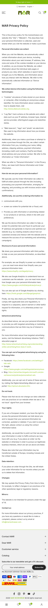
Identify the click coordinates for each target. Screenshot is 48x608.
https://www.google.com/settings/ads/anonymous (24, 369)
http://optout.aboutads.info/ (19, 386)
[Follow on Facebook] (14, 594)
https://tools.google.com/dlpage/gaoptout (23, 293)
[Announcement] (24, 2)
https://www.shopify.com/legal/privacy (17, 271)
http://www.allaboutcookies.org (16, 109)
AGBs (29, 572)
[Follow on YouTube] (29, 594)
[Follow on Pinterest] (24, 594)
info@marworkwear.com (11, 522)
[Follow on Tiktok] (34, 594)
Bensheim (22, 6)
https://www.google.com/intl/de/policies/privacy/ (21, 285)
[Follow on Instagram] (19, 594)
